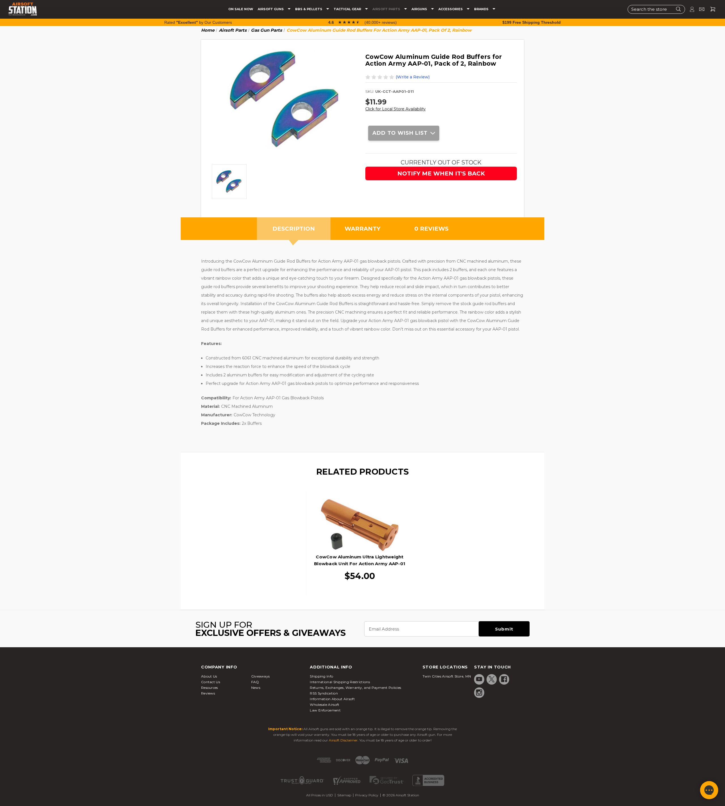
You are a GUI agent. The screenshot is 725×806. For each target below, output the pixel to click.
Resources (209, 687)
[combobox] (656, 9)
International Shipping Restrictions (340, 682)
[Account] (689, 9)
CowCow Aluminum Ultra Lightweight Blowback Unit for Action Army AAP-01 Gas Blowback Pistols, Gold (359, 563)
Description (293, 228)
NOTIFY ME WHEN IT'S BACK (441, 173)
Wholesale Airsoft (324, 704)
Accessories (451, 9)
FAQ (255, 682)
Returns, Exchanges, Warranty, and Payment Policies (355, 687)
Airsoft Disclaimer (343, 740)
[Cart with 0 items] (711, 9)
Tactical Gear (348, 9)
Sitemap (344, 795)
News (255, 687)
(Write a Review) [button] (413, 77)
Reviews (208, 693)
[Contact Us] (699, 9)
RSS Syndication (324, 693)
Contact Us (210, 682)
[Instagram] (479, 692)
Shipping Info (321, 676)
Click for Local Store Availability (395, 109)
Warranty (362, 228)
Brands (481, 9)
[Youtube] (479, 679)
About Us (209, 676)
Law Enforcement (325, 710)
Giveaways (260, 676)
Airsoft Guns (271, 9)
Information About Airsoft (332, 699)
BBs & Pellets (309, 9)
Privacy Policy (366, 795)
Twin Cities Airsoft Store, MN (447, 676)
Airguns (419, 9)
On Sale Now (240, 9)
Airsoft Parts (386, 9)
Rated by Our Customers (198, 22)
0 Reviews (431, 228)
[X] (492, 679)
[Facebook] (504, 679)
